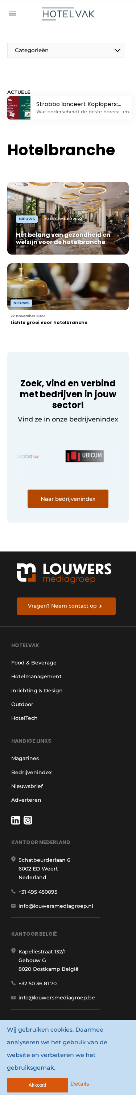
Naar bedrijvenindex (68, 498)
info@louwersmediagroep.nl (55, 906)
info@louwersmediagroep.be (56, 997)
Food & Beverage (34, 662)
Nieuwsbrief (27, 786)
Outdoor (22, 704)
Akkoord (37, 1085)
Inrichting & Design (37, 690)
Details (79, 1083)
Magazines (25, 758)
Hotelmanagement (36, 676)
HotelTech (24, 718)
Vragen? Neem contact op (62, 606)
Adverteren (26, 800)
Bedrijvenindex (31, 772)
